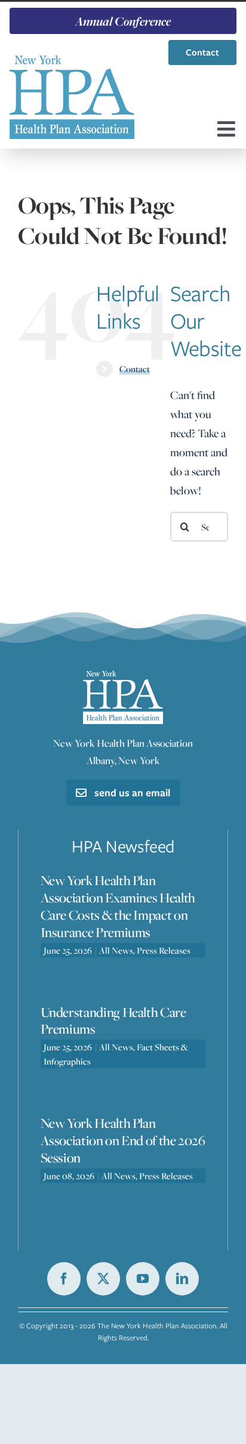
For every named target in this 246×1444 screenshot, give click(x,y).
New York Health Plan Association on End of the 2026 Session (123, 1140)
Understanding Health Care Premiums (113, 1020)
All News (116, 950)
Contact (134, 369)
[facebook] (64, 1278)
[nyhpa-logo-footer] (123, 676)
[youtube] (142, 1278)
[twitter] (103, 1278)
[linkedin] (182, 1278)
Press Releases (163, 950)
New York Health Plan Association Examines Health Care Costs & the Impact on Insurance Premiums (118, 906)
